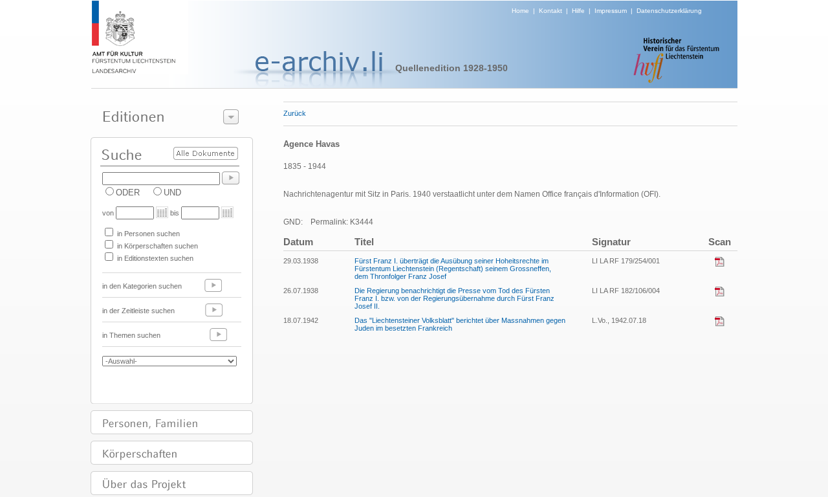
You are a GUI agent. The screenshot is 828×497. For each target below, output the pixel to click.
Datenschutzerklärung (669, 10)
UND (172, 192)
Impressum (610, 10)
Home (520, 10)
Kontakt (550, 10)
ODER (128, 192)
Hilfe (578, 10)
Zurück (294, 113)
